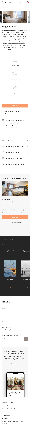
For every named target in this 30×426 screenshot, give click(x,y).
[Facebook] (3, 330)
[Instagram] (6, 330)
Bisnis (3, 317)
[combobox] (24, 2)
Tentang (4, 308)
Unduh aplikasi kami (11, 364)
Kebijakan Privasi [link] (6, 406)
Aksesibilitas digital (7, 418)
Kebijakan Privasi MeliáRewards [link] (10, 409)
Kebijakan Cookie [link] (6, 412)
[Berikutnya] (20, 230)
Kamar (5, 7)
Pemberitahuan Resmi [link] (8, 402)
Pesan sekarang (15, 105)
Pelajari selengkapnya (15, 222)
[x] (10, 330)
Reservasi (4, 313)
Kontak (4, 321)
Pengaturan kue (6, 415)
